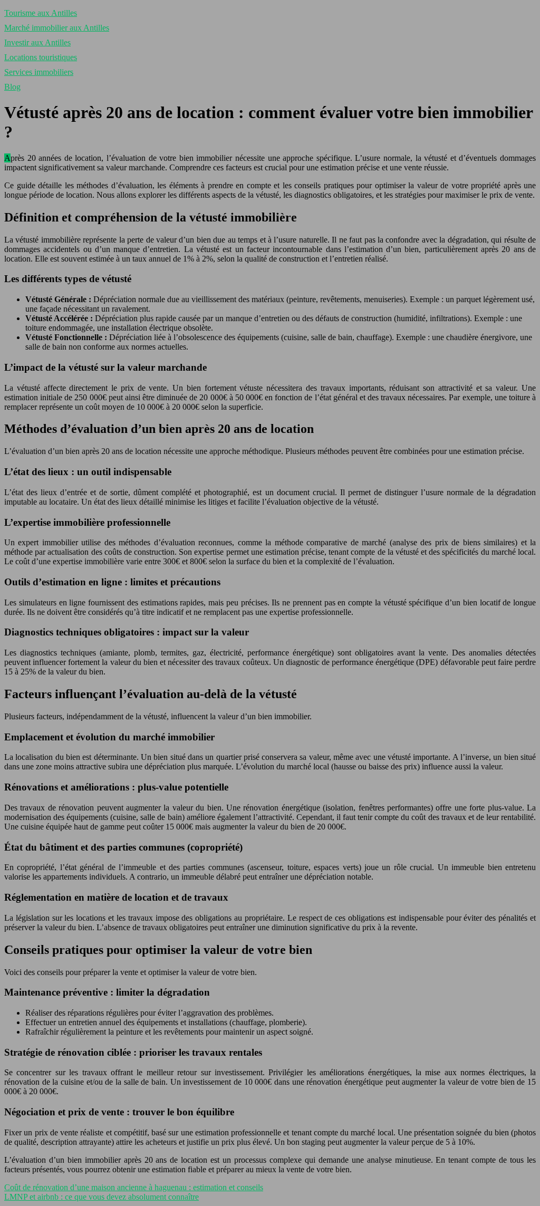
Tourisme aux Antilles (40, 12)
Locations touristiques (40, 57)
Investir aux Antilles (37, 42)
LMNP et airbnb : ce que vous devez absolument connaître (101, 1196)
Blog (12, 86)
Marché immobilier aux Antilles (56, 27)
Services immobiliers (38, 71)
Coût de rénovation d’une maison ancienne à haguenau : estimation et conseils (133, 1187)
